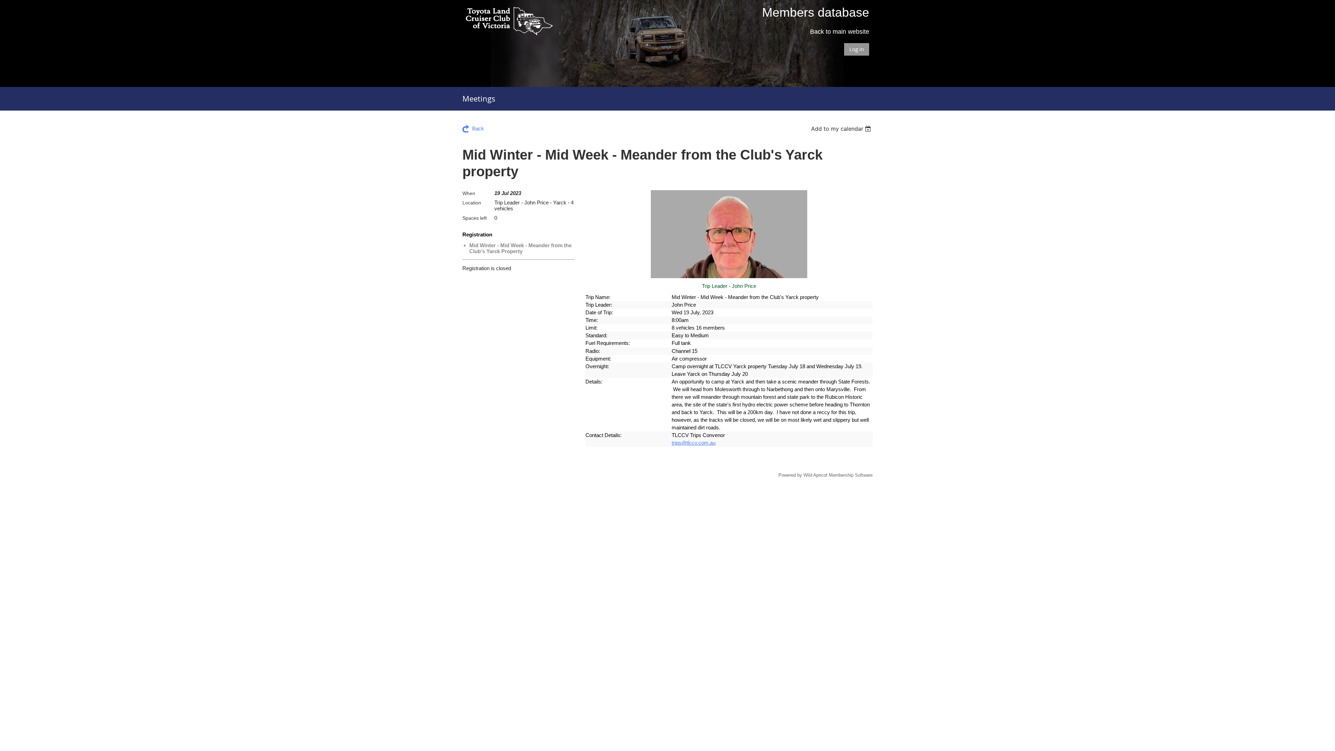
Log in (856, 49)
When (468, 193)
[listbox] (842, 128)
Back (478, 128)
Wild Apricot (815, 475)
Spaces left (474, 218)
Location (471, 202)
